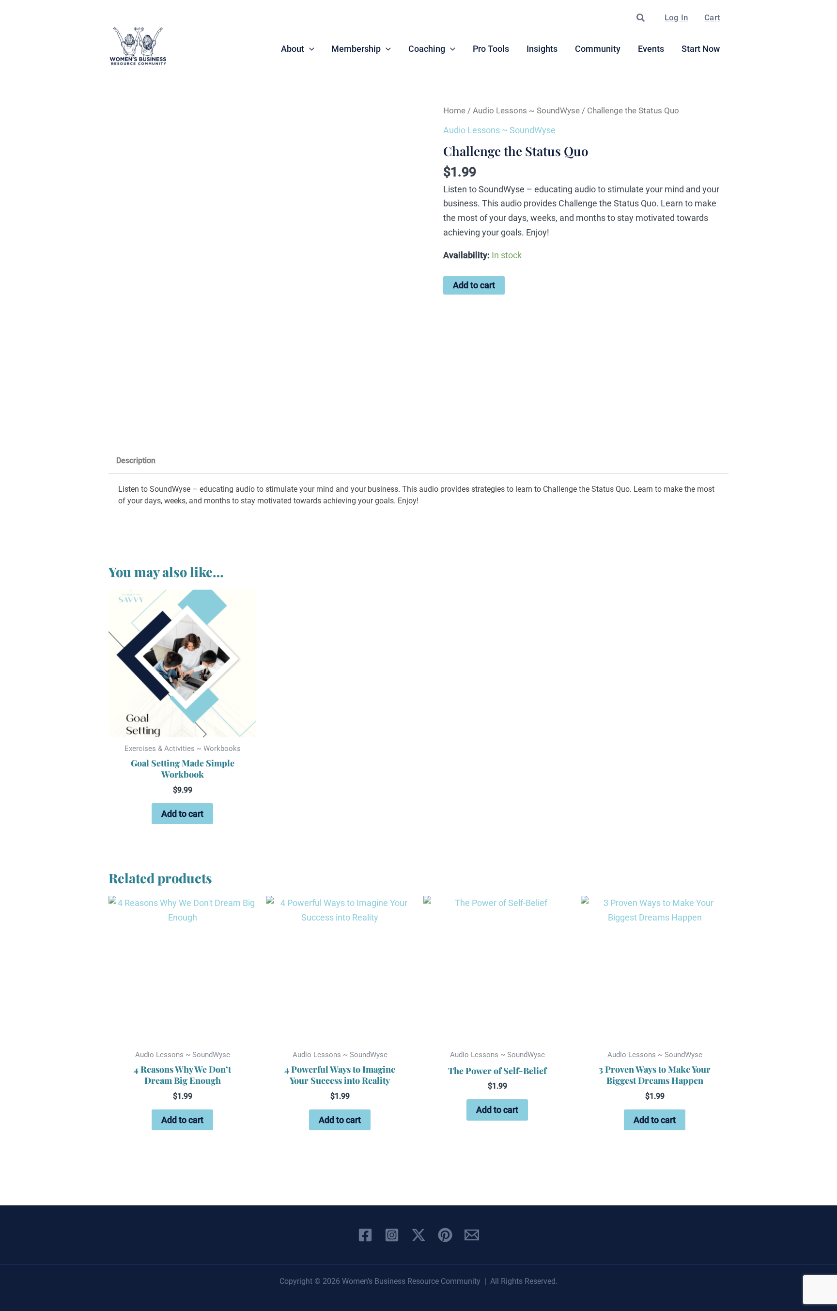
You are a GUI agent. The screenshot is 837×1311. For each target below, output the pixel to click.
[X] (418, 1235)
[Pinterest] (445, 1235)
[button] (641, 18)
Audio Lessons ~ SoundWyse (526, 110)
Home (454, 110)
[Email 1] (472, 1235)
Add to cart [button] (182, 814)
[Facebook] (365, 1235)
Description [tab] (135, 460)
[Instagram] (392, 1235)
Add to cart (474, 285)
